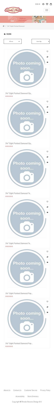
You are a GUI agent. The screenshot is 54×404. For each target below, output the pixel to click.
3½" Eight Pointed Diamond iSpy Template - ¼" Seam (19, 143)
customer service (30, 390)
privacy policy (45, 390)
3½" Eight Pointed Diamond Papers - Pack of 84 (19, 293)
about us (7, 390)
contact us (17, 390)
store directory (33, 396)
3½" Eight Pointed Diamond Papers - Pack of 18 (19, 343)
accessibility (20, 396)
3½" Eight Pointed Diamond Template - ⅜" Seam (19, 193)
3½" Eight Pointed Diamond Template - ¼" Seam (19, 243)
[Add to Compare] (43, 4)
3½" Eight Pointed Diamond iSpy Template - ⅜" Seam (19, 93)
